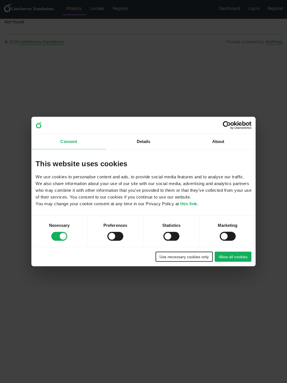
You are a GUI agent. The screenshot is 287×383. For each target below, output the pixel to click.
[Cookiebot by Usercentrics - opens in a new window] (226, 125)
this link (188, 203)
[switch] (115, 236)
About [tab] (218, 141)
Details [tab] (144, 141)
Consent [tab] (68, 141)
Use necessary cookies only (184, 256)
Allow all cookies (233, 256)
